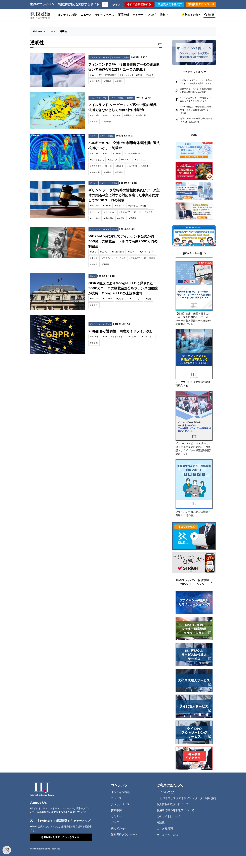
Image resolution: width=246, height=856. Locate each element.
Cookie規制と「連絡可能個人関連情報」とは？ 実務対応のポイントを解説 (195, 109)
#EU (92, 75)
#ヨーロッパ (140, 160)
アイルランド (95, 98)
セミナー (138, 14)
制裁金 (126, 57)
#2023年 (94, 115)
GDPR (106, 57)
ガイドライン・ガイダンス (100, 324)
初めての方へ (193, 14)
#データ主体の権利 (107, 75)
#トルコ (94, 258)
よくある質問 (165, 828)
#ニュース (112, 160)
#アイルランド (146, 252)
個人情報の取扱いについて (173, 804)
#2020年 (94, 299)
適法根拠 (130, 98)
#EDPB (116, 115)
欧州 (105, 98)
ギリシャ (93, 183)
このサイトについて (169, 816)
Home (39, 31)
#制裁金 (149, 75)
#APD (106, 153)
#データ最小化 (97, 160)
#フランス (121, 299)
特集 (162, 14)
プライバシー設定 (167, 835)
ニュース (86, 14)
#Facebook (118, 252)
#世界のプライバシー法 (101, 166)
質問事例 (123, 14)
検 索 (211, 14)
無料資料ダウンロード (201, 4)
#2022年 (94, 153)
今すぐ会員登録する (139, 4)
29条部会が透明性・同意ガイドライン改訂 (120, 331)
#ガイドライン (118, 336)
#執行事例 (95, 81)
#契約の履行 (141, 115)
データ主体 (116, 57)
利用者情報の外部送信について (175, 810)
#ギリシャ (119, 206)
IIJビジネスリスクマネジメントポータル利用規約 (186, 798)
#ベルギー (126, 160)
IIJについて (163, 792)
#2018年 (94, 336)
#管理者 (107, 81)
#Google (107, 299)
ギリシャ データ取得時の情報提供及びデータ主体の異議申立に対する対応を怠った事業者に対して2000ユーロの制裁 (124, 195)
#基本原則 (145, 166)
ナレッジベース (104, 14)
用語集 (161, 822)
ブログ (152, 14)
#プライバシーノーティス (113, 258)
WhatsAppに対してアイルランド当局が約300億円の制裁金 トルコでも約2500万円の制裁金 (122, 241)
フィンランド (95, 57)
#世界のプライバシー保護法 (142, 258)
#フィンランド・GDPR (131, 75)
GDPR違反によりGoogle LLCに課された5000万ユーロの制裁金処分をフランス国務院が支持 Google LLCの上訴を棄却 (123, 288)
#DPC (106, 115)
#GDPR (117, 153)
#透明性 (119, 81)
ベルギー (93, 136)
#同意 (148, 299)
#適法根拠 (106, 121)
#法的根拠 (95, 172)
